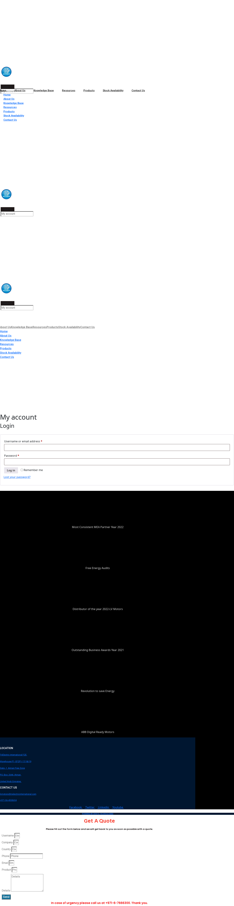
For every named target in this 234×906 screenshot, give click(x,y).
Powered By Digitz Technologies (97, 813)
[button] (7, 82)
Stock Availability (113, 90)
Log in (11, 470)
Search (7, 86)
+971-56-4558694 (8, 800)
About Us (19, 90)
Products (89, 90)
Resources (68, 90)
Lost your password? (17, 477)
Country (6, 849)
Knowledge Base (44, 90)
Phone (5, 856)
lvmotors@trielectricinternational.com (18, 794)
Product (6, 869)
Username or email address (29, 441)
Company (7, 842)
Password (17, 456)
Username (8, 835)
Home (7, 94)
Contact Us (138, 90)
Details (6, 890)
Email (5, 862)
